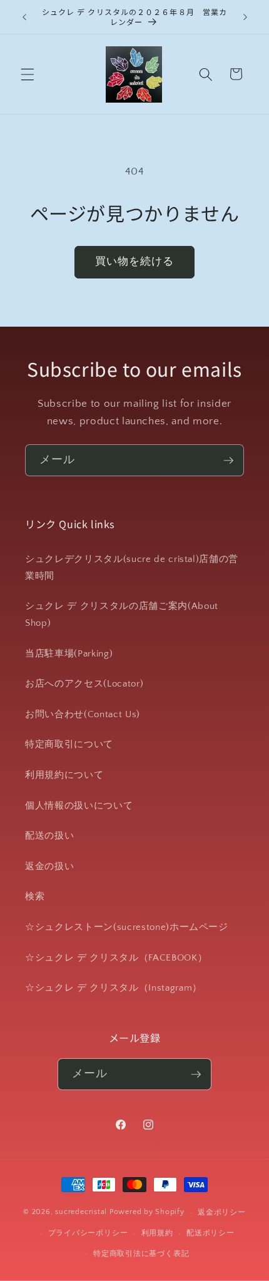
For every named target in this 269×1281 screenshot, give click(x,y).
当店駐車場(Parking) (69, 653)
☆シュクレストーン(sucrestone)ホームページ (126, 927)
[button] (28, 74)
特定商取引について (69, 744)
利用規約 (157, 1233)
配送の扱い (49, 835)
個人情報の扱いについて (79, 805)
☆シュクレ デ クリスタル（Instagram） (113, 987)
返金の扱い (49, 866)
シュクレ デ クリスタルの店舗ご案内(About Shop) (121, 614)
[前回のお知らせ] (24, 17)
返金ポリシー (222, 1212)
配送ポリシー (210, 1233)
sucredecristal (81, 1212)
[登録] (228, 460)
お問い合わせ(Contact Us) (82, 714)
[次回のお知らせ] (245, 17)
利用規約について (64, 775)
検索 (34, 896)
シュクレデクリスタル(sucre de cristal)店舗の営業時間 (131, 567)
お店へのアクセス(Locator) (84, 683)
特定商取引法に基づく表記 (141, 1254)
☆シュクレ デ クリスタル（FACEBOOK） (116, 957)
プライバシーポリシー (88, 1233)
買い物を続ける (135, 261)
